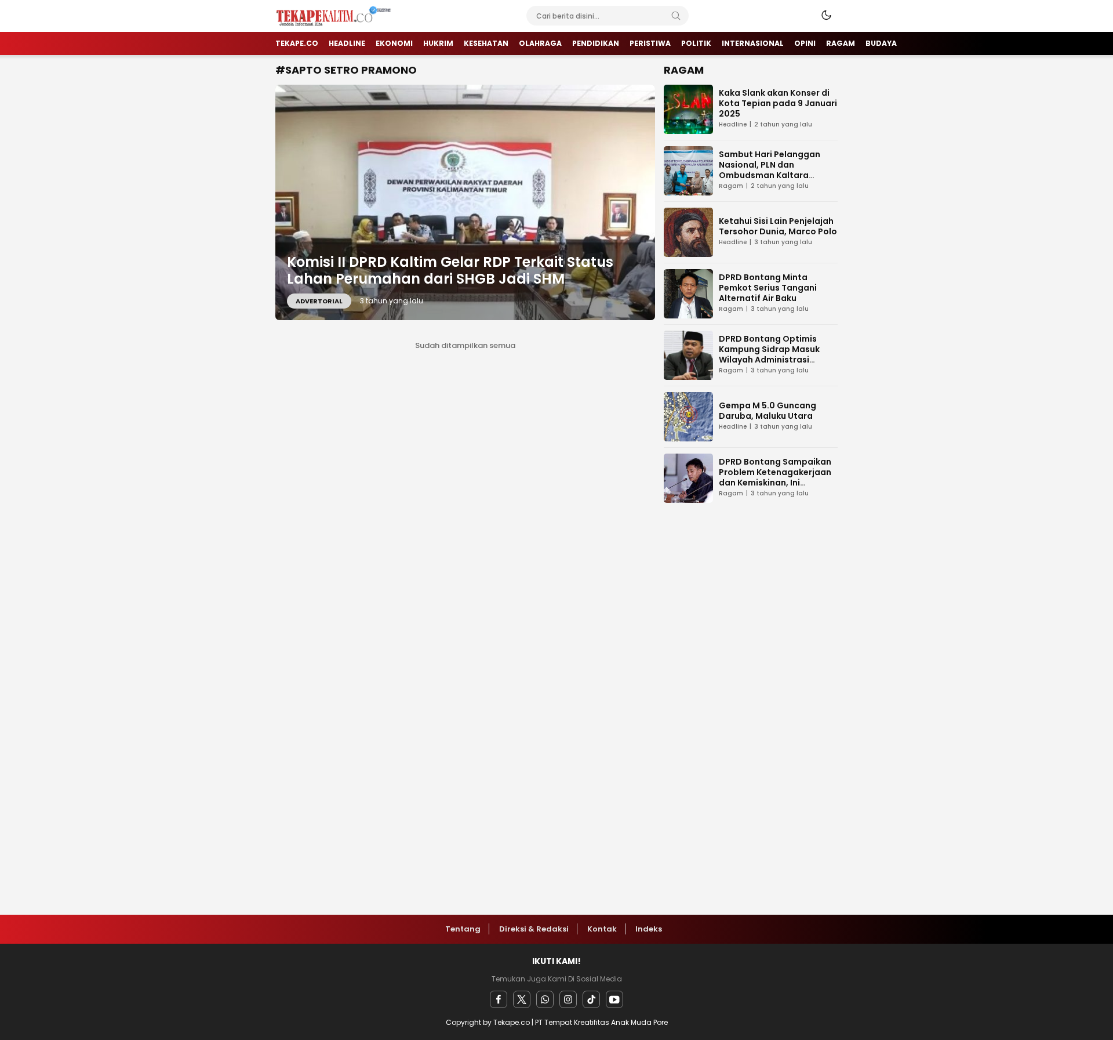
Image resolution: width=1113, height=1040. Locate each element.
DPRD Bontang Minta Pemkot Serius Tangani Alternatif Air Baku (768, 287)
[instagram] (568, 999)
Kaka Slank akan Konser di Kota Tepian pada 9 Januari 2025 (778, 103)
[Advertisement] (751, 697)
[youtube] (614, 999)
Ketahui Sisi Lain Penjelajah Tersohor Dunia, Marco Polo (778, 226)
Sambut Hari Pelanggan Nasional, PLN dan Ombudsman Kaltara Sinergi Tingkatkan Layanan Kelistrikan (778, 175)
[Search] (676, 15)
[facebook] (498, 999)
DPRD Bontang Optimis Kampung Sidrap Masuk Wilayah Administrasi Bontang (769, 354)
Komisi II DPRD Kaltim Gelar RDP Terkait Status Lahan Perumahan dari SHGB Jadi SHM (450, 270)
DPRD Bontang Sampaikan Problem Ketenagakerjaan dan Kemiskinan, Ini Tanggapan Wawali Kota (775, 477)
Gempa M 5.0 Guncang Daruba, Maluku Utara (767, 411)
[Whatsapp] (545, 999)
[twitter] (521, 999)
